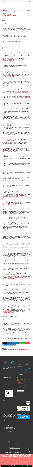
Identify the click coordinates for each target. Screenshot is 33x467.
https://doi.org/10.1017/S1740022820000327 (20, 92)
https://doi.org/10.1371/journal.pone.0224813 (8, 76)
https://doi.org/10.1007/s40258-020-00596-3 (8, 60)
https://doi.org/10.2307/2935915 (7, 251)
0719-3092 (12, 447)
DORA (13, 416)
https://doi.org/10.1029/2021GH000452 (13, 151)
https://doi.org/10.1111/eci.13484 (9, 83)
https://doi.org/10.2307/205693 (23, 264)
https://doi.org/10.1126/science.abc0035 (12, 336)
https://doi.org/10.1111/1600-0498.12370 (8, 140)
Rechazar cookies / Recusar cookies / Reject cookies (24, 465)
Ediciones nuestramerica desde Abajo (15, 448)
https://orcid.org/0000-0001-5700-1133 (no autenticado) (9, 15)
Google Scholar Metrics (21, 374)
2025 (23, 360)
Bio (2, 16)
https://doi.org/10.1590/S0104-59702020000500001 (16, 181)
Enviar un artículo (21, 390)
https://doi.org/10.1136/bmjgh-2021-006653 (8, 274)
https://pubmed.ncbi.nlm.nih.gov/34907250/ (8, 312)
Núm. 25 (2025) (4, 6)
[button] (4, 343)
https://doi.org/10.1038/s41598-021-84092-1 (8, 311)
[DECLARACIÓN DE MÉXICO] (23, 408)
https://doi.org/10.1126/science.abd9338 (24, 97)
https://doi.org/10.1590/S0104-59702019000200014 (9, 204)
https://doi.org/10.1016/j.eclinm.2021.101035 (11, 224)
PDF (4, 20)
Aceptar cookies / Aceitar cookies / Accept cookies (8, 465)
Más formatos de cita (6, 47)
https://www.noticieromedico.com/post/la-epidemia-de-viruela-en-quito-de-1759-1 (15, 319)
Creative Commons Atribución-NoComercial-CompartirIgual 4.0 (22, 349)
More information (18, 463)
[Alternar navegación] (29, 1)
